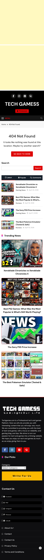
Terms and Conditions (14, 552)
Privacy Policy (11, 546)
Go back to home (22, 154)
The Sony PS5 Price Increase (28, 210)
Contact (8, 534)
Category (6, 465)
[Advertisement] (22, 22)
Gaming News (21, 190)
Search (5, 163)
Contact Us (9, 540)
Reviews (19, 203)
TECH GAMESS (22, 104)
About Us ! (9, 528)
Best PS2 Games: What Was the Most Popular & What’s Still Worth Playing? (28, 200)
